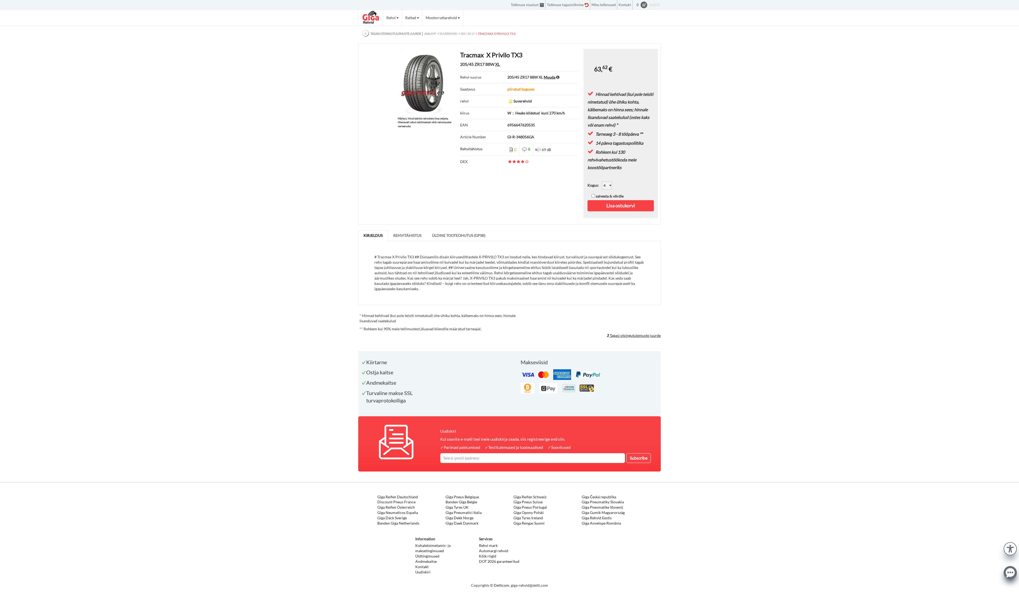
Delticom (501, 585)
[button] (1010, 548)
